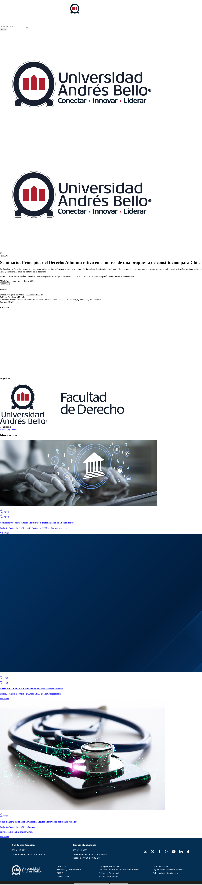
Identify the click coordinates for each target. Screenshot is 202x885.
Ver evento (4, 533)
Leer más (5, 284)
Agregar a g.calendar (9, 429)
